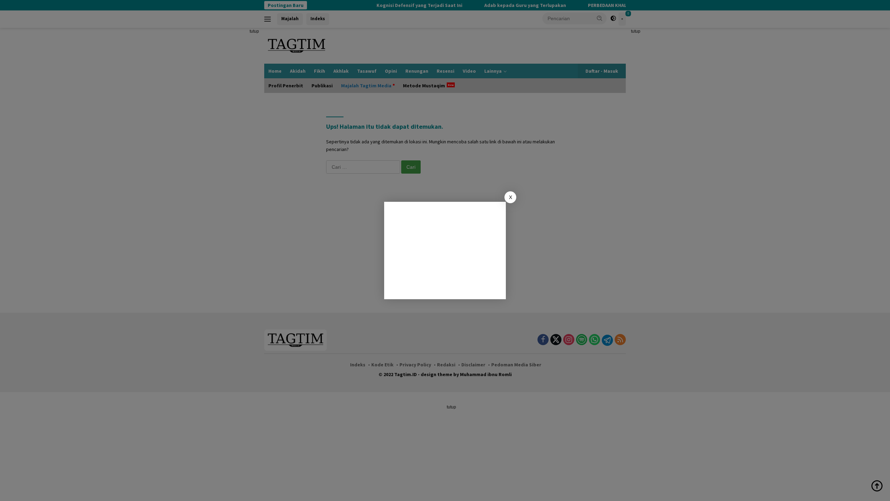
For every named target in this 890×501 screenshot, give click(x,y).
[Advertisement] (445, 250)
